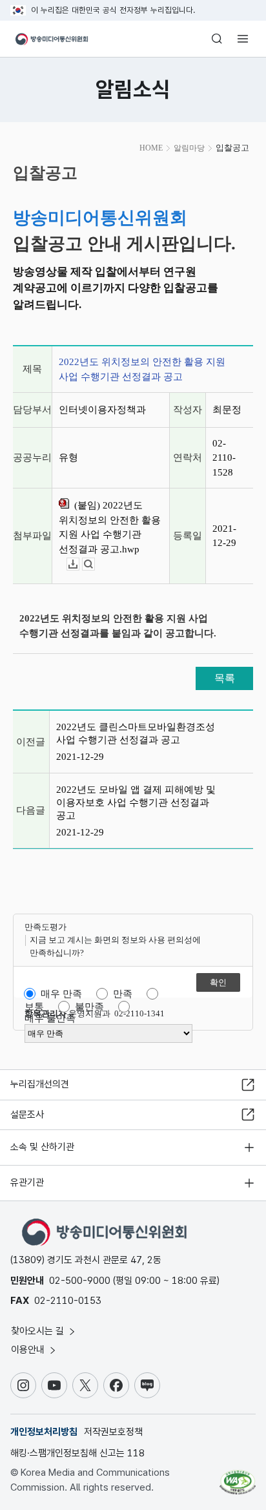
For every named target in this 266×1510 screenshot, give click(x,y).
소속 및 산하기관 (42, 1147)
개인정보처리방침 (43, 1432)
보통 (34, 1006)
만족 (122, 994)
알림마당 (189, 147)
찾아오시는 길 (38, 1331)
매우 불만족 (50, 1018)
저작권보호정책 (113, 1432)
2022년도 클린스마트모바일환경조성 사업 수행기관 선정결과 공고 (135, 733)
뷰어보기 (94, 564)
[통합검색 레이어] (217, 39)
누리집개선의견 (39, 1084)
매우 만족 (61, 994)
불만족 (89, 1006)
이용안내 (29, 1350)
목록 (224, 678)
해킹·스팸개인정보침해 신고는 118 (77, 1453)
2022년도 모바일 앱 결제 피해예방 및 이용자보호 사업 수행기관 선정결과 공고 (136, 802)
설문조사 (27, 1114)
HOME (151, 147)
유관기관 (27, 1182)
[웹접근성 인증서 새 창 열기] (238, 1477)
